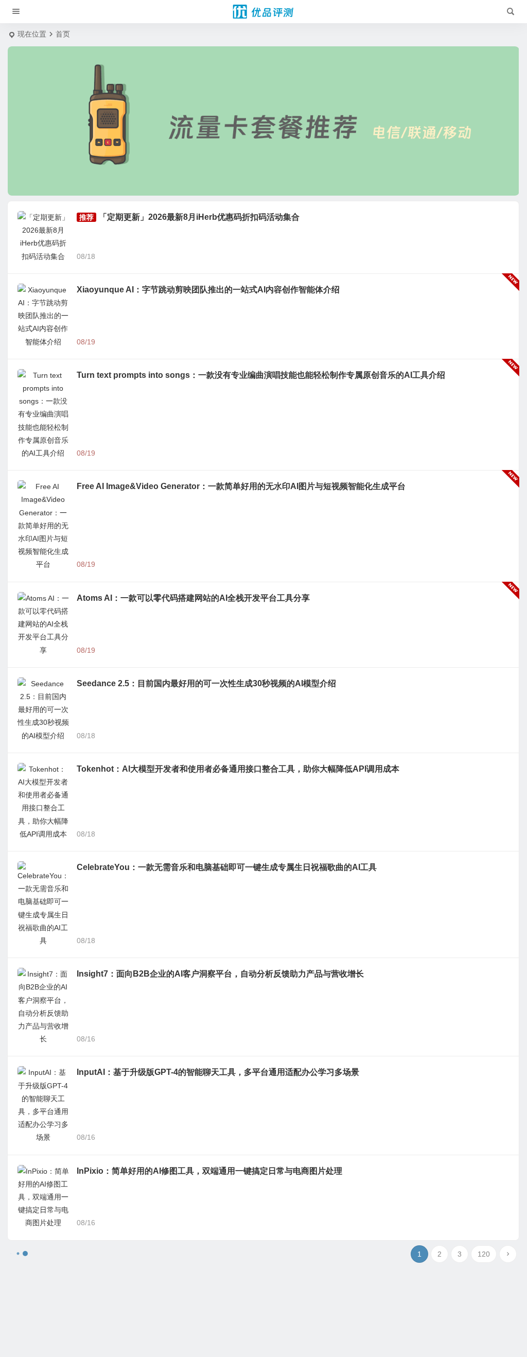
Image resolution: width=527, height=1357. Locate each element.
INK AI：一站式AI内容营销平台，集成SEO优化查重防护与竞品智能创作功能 (217, 953)
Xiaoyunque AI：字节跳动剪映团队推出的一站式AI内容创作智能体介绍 (208, 276)
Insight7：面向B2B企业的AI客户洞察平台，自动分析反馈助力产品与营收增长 (220, 690)
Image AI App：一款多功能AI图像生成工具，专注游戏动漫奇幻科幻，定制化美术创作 (234, 1231)
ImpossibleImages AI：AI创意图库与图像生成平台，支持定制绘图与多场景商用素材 (232, 1124)
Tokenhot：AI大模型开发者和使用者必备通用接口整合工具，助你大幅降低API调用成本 (238, 572)
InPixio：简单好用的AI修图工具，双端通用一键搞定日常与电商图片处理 (209, 809)
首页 (63, 34)
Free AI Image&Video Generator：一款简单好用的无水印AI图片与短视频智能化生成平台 (241, 394)
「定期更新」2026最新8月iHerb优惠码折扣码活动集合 (199, 217)
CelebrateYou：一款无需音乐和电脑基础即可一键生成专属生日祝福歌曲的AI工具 (227, 631)
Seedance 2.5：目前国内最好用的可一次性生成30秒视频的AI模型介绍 (206, 513)
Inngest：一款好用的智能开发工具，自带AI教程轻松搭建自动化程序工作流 (215, 868)
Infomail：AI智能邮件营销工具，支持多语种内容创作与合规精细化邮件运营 (216, 1039)
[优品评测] (263, 12)
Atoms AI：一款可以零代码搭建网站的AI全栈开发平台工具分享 (193, 453)
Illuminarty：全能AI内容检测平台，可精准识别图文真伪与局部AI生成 (204, 1330)
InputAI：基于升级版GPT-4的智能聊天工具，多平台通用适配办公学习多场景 (218, 749)
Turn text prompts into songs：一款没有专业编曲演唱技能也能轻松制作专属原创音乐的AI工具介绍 (261, 335)
